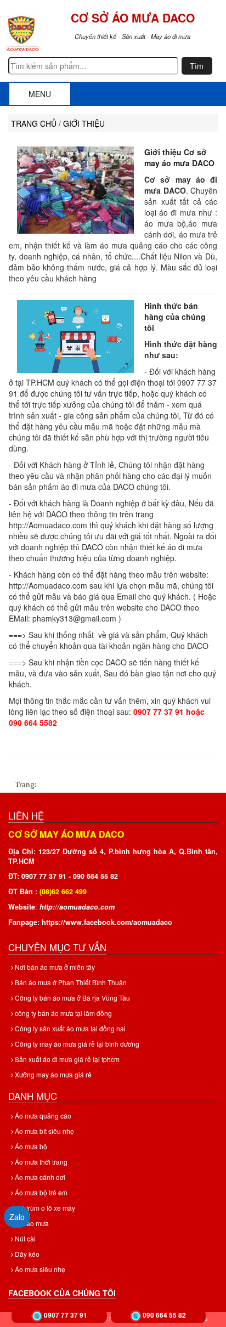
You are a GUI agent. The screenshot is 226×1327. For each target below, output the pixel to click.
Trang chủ (33, 123)
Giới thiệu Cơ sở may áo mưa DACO (179, 157)
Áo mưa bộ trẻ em (40, 1192)
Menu (40, 93)
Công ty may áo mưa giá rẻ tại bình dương (76, 1043)
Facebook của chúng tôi (62, 1293)
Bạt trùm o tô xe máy (44, 1207)
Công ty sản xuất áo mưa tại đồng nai (69, 1028)
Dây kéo (26, 1253)
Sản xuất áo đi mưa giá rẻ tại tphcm (66, 1059)
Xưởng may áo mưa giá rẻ (52, 1074)
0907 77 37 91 (65, 1315)
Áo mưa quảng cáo (42, 1115)
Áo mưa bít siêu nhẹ (43, 1131)
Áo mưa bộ (30, 1146)
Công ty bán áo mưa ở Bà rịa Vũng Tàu (71, 997)
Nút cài (24, 1238)
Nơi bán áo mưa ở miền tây (54, 967)
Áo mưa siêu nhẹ (39, 1269)
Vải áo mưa (31, 1223)
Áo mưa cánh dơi (39, 1177)
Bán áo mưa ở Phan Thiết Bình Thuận (70, 982)
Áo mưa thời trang (40, 1161)
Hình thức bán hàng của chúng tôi (175, 316)
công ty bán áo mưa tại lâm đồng (62, 1013)
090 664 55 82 (164, 1315)
